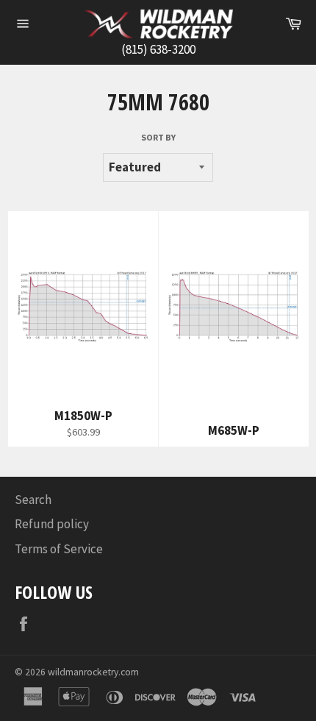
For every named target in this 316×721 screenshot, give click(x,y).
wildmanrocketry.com (93, 672)
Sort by (158, 137)
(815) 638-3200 (158, 49)
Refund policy (52, 524)
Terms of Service (59, 549)
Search (33, 499)
